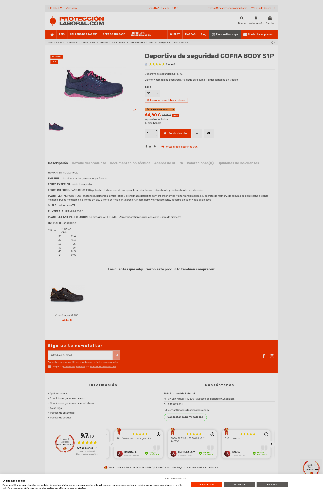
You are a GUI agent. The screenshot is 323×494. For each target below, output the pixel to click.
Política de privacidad (175, 478)
